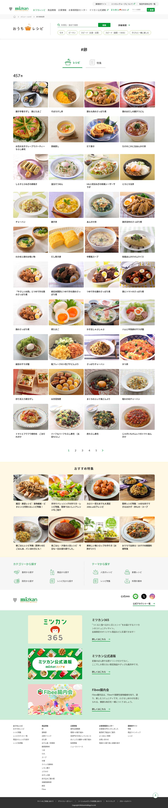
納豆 (43, 785)
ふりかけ (45, 771)
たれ (43, 753)
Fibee (44, 789)
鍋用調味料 (46, 746)
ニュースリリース (76, 746)
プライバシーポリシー (67, 801)
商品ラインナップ (134, 732)
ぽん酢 (44, 739)
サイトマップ (112, 801)
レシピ (130, 736)
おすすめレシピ (18, 729)
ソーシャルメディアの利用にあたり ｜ (91, 801)
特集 (129, 729)
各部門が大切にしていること (80, 736)
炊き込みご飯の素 (48, 778)
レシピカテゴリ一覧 (20, 736)
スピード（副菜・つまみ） (116, 33)
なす (61, 33)
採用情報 (73, 743)
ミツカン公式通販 (97, 11)
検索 (156, 10)
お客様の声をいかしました (108, 729)
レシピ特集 (17, 732)
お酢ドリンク (46, 736)
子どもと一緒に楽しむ (140, 33)
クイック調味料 (47, 764)
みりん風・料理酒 (48, 743)
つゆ (43, 750)
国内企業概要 (75, 729)
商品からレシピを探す (21, 739)
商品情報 (52, 11)
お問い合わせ (104, 739)
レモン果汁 (46, 768)
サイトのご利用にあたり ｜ (47, 801)
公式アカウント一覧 (142, 603)
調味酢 (44, 732)
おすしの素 (46, 775)
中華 (43, 761)
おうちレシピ (39, 11)
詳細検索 (122, 25)
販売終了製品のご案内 (107, 732)
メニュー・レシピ (26, 16)
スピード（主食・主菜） (90, 33)
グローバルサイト (125, 801)
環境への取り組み (76, 732)
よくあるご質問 (104, 736)
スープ (44, 757)
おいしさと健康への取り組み (80, 739)
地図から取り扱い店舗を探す (109, 743)
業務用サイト (132, 726)
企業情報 (62, 11)
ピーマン (72, 33)
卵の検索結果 (40, 16)
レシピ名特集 (18, 743)
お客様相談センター (78, 11)
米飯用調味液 (46, 782)
